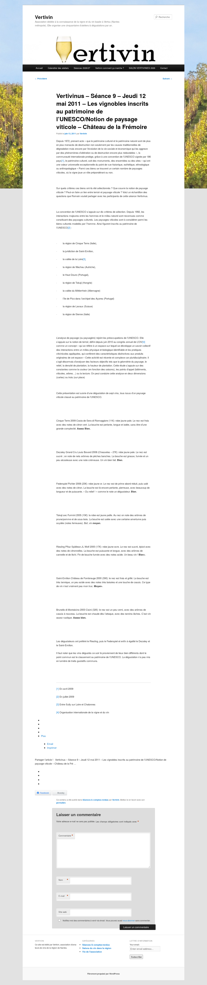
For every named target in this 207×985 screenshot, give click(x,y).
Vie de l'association (92, 951)
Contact (164, 68)
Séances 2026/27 (82, 68)
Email (50, 743)
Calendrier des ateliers (58, 68)
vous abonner (129, 920)
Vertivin (44, 16)
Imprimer (52, 747)
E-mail (63, 896)
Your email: (135, 944)
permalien (60, 802)
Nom (63, 880)
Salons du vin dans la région (96, 948)
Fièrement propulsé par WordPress (103, 973)
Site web (63, 911)
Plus (43, 736)
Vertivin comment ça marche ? (109, 68)
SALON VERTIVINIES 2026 (142, 68)
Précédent (41, 78)
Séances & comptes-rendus (95, 799)
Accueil (39, 68)
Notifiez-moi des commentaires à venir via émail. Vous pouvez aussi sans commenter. (106, 920)
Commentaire (66, 835)
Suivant (167, 78)
